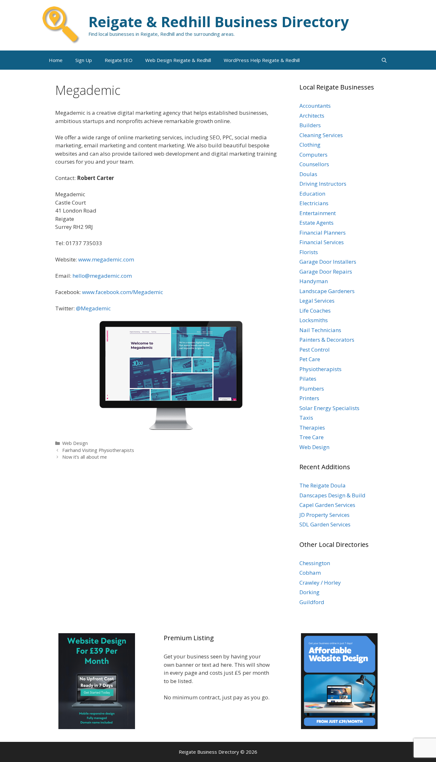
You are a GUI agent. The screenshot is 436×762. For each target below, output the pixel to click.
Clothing (309, 144)
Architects (311, 115)
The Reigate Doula (322, 485)
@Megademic (93, 308)
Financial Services (321, 242)
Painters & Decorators (326, 339)
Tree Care (311, 437)
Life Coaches (315, 310)
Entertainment (317, 213)
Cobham (310, 572)
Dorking (309, 592)
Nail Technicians (320, 330)
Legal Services (317, 300)
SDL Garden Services (324, 524)
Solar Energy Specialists (329, 408)
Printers (309, 398)
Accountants (315, 105)
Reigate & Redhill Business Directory (218, 21)
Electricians (313, 203)
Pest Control (314, 349)
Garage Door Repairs (325, 271)
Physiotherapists (320, 369)
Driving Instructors (322, 183)
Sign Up (83, 60)
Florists (308, 252)
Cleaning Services (321, 135)
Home (56, 60)
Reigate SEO (118, 60)
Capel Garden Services (327, 505)
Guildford (311, 602)
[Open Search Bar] (384, 60)
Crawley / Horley (320, 582)
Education (312, 193)
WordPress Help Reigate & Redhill (262, 60)
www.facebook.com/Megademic (122, 292)
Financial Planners (322, 232)
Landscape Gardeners (327, 291)
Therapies (312, 427)
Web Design (75, 443)
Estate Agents (316, 222)
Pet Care (309, 359)
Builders (310, 125)
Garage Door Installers (327, 261)
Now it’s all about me (84, 457)
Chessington (314, 563)
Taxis (306, 417)
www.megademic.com (106, 259)
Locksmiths (313, 320)
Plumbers (311, 388)
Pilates (307, 378)
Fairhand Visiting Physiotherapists (98, 450)
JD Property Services (324, 514)
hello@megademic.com (102, 275)
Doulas (308, 174)
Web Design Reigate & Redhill (178, 60)
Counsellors (314, 164)
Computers (313, 154)
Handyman (313, 281)
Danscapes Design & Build (332, 495)
